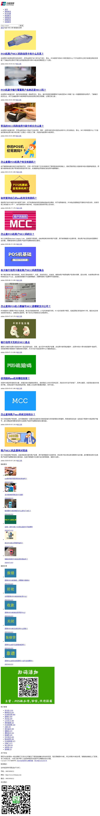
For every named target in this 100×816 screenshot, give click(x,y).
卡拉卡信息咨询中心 (22, 760)
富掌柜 (8, 749)
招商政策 (8, 18)
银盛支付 (9, 712)
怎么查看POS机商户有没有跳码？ (18, 162)
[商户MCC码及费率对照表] (20, 446)
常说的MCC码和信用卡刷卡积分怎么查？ (22, 126)
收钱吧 (8, 735)
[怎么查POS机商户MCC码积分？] (20, 229)
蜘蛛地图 (30, 760)
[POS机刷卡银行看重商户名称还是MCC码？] (20, 85)
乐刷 (8, 727)
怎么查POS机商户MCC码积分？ (17, 234)
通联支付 (9, 733)
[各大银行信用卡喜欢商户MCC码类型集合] (20, 266)
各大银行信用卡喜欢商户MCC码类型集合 (22, 270)
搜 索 (21, 25)
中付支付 (9, 737)
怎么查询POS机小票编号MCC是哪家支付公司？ (26, 306)
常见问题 (8, 13)
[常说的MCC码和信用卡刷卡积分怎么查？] (20, 121)
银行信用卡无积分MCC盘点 (15, 342)
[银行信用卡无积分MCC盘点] (20, 338)
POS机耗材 (10, 741)
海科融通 (9, 723)
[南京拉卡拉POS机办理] (7, 6)
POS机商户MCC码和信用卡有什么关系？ (22, 53)
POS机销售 (10, 725)
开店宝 (8, 718)
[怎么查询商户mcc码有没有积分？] (20, 410)
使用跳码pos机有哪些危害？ (15, 378)
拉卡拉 (9, 710)
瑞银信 (8, 731)
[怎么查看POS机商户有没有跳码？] (20, 157)
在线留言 (8, 22)
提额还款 (8, 20)
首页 (6, 9)
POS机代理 (10, 714)
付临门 (8, 743)
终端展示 (8, 15)
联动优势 (9, 739)
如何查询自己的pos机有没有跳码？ (19, 198)
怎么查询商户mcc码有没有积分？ (18, 414)
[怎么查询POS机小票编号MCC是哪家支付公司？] (20, 302)
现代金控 (9, 729)
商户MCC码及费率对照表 (14, 450)
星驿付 (8, 716)
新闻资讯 (8, 11)
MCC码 (18, 64)
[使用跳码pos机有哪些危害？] (20, 374)
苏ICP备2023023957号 (40, 760)
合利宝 (8, 747)
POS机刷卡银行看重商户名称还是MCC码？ (23, 90)
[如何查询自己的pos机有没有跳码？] (20, 193)
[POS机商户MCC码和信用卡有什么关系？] (20, 49)
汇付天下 (9, 720)
